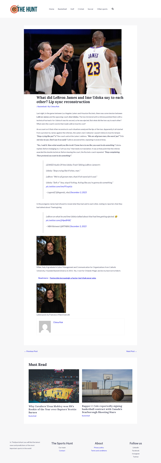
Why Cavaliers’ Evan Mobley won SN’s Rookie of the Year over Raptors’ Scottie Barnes (52, 409)
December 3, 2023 (78, 192)
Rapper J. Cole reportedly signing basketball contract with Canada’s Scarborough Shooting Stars (102, 409)
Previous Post (31, 351)
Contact (62, 451)
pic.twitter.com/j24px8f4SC (58, 220)
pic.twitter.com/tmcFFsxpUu (59, 186)
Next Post (131, 351)
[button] (113, 8)
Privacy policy (99, 447)
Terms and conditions (99, 451)
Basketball (42, 106)
